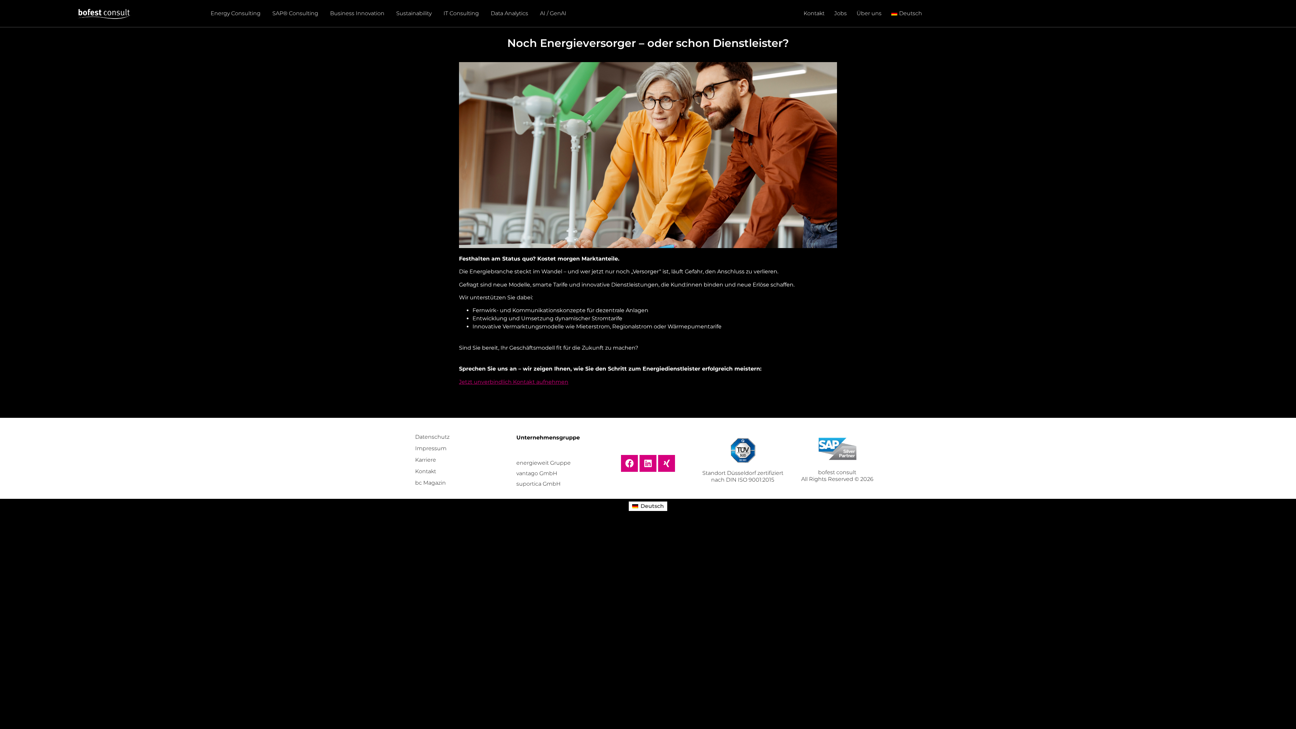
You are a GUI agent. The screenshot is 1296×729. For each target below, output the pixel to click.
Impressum (431, 448)
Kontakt (814, 13)
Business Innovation (357, 13)
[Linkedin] (648, 463)
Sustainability (414, 13)
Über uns (869, 13)
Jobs (840, 13)
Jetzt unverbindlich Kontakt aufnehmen (513, 382)
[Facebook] (629, 463)
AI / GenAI (553, 13)
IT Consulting (461, 13)
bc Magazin (430, 483)
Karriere (425, 460)
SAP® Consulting (295, 13)
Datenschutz (432, 437)
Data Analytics (509, 13)
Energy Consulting (236, 13)
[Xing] (666, 463)
